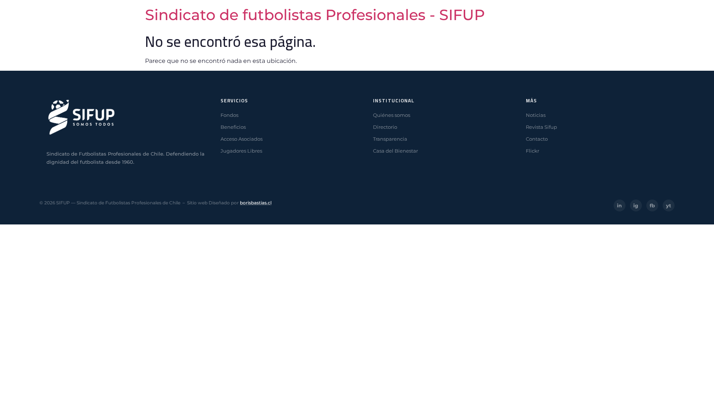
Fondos (229, 115)
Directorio (385, 127)
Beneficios (233, 127)
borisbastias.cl (255, 202)
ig (635, 205)
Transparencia (390, 139)
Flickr (532, 151)
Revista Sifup (541, 127)
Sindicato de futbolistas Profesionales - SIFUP (315, 15)
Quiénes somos (391, 115)
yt (668, 205)
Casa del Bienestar (395, 151)
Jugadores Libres (241, 151)
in (619, 205)
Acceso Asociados (242, 139)
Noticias (536, 115)
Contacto (537, 139)
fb (652, 205)
